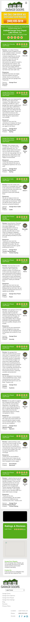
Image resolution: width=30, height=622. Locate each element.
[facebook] (19, 616)
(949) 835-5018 (15, 20)
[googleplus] (22, 616)
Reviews (4, 604)
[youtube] (27, 616)
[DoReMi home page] (15, 583)
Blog (3, 602)
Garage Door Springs (8, 599)
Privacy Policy (6, 606)
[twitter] (25, 616)
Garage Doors (6, 593)
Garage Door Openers (8, 595)
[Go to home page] (15, 6)
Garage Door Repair (8, 597)
